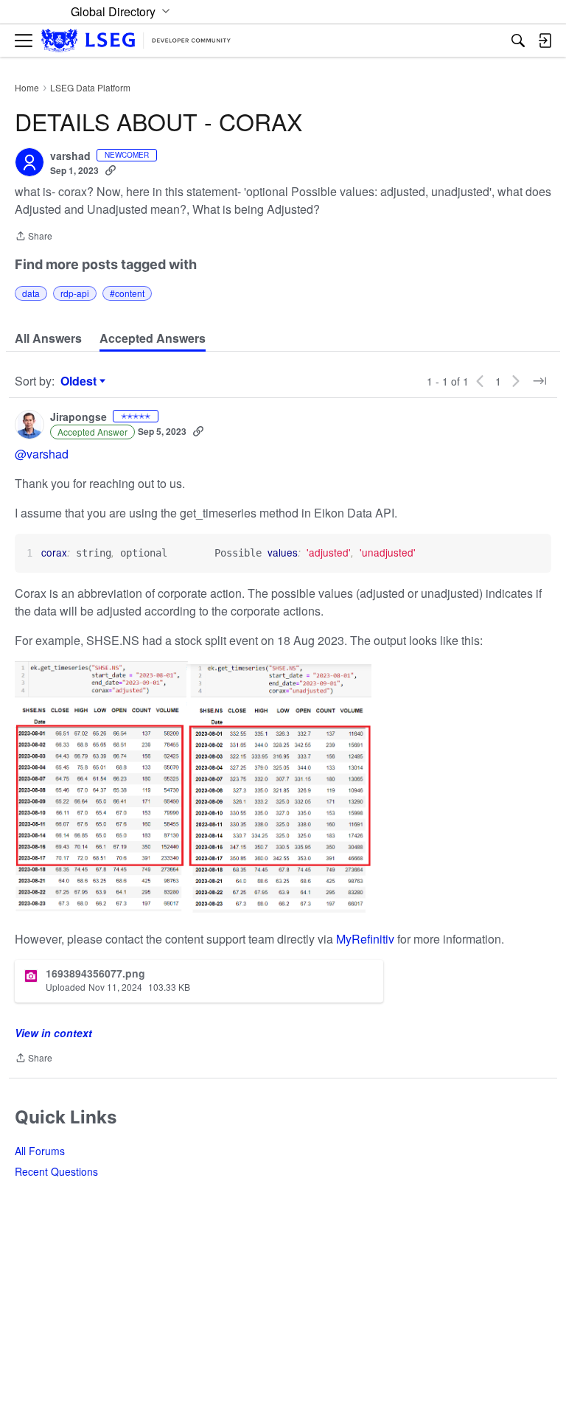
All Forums (40, 1150)
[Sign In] (544, 40)
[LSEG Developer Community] (136, 41)
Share (33, 237)
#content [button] (127, 293)
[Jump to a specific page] (539, 381)
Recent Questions (56, 1171)
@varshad (42, 453)
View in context (53, 1032)
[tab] (48, 338)
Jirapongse (78, 417)
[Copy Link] (110, 170)
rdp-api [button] (74, 293)
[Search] (518, 40)
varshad (70, 156)
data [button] (31, 293)
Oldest (80, 381)
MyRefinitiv (366, 938)
